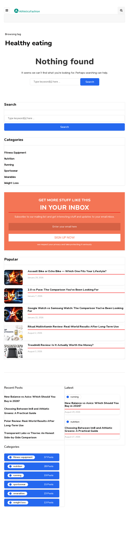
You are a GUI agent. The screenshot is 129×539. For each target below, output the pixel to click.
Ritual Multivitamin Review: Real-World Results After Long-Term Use (73, 326)
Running (9, 164)
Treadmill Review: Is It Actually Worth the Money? (61, 345)
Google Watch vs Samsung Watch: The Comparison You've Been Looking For (75, 309)
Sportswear (11, 170)
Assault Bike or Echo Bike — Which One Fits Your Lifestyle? (67, 271)
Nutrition (9, 158)
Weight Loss (11, 183)
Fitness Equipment (15, 152)
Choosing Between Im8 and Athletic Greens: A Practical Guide (88, 429)
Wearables (10, 176)
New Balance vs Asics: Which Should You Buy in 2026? (92, 404)
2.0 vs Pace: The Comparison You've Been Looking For (63, 290)
